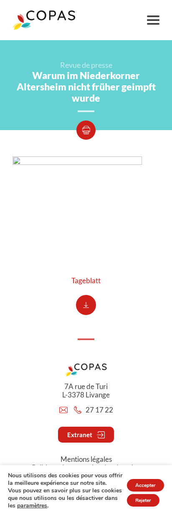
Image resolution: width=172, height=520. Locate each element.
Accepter (145, 485)
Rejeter (143, 500)
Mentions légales (86, 459)
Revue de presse (86, 64)
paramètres (32, 506)
